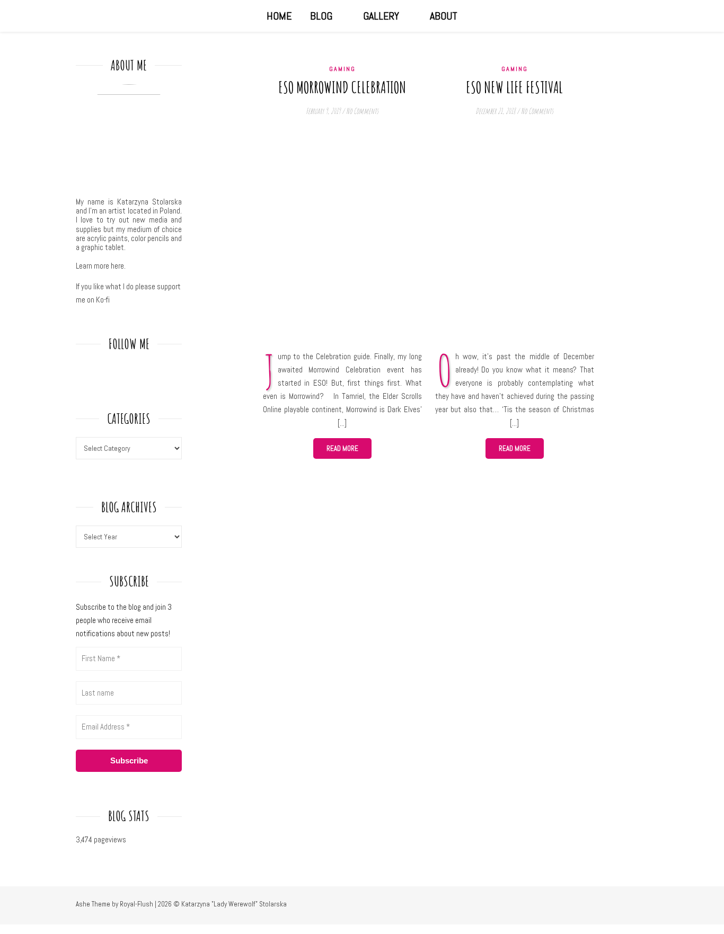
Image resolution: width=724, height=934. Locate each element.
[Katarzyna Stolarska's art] (86, 15)
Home (279, 16)
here (117, 266)
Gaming (342, 69)
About (443, 16)
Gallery (381, 16)
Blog (321, 16)
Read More (342, 448)
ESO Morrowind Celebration (342, 87)
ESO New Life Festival (514, 87)
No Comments (362, 111)
